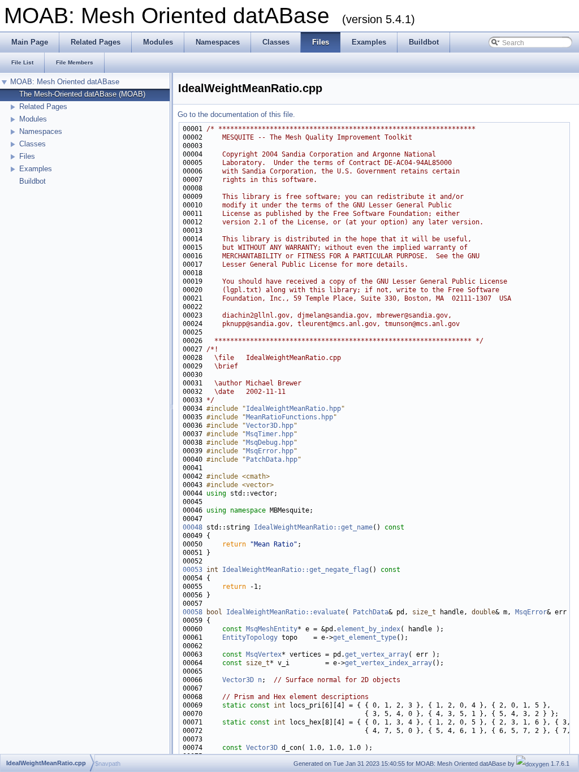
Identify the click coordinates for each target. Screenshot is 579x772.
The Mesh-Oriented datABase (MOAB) (82, 94)
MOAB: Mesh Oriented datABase (64, 81)
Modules (33, 119)
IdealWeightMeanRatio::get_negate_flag (295, 570)
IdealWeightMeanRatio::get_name (313, 527)
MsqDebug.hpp (269, 442)
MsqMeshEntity (271, 629)
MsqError (531, 612)
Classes (32, 144)
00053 (192, 570)
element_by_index (368, 629)
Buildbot (32, 181)
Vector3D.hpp (269, 426)
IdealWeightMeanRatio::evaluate (285, 612)
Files (27, 156)
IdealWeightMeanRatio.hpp (293, 409)
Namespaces (40, 131)
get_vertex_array (376, 654)
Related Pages (43, 106)
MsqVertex (264, 654)
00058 (192, 612)
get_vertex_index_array (388, 663)
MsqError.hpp (269, 451)
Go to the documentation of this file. (236, 114)
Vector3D (238, 680)
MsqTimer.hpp (269, 434)
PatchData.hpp (271, 459)
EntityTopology (250, 637)
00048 (192, 527)
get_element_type (364, 637)
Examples (35, 168)
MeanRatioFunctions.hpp (289, 417)
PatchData (370, 612)
